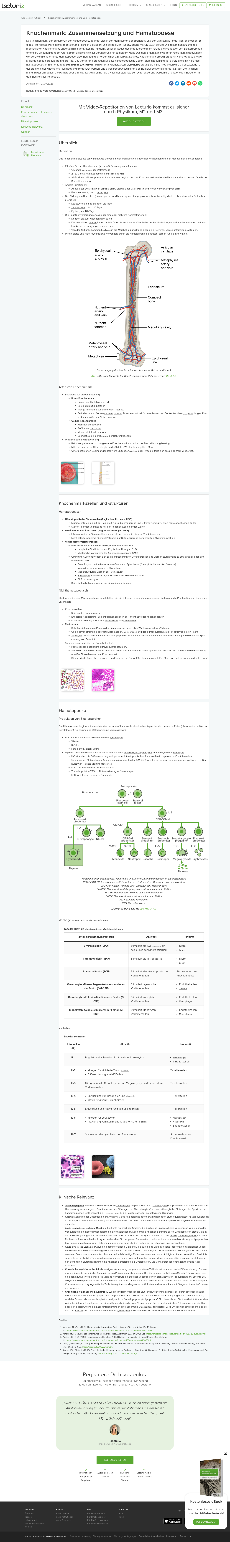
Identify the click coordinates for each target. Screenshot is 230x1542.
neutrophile (148, 997)
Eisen (112, 188)
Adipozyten (149, 45)
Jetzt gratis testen (193, 5)
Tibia (102, 417)
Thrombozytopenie (74, 1205)
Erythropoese (153, 946)
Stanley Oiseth (68, 91)
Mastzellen (131, 1096)
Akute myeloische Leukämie (79, 1247)
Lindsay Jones (84, 91)
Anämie (123, 57)
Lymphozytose (146, 1307)
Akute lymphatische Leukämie (80, 1228)
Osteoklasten (111, 620)
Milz (122, 173)
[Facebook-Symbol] (180, 1511)
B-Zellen (75, 745)
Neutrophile (158, 564)
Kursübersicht (114, 5)
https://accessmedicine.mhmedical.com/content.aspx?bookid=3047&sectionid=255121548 (109, 1330)
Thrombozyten (102, 64)
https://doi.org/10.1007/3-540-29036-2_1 (117, 1353)
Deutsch (184, 1536)
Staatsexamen (154, 5)
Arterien (93, 222)
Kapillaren (106, 230)
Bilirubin (105, 188)
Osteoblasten (129, 620)
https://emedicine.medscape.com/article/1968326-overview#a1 (176, 1333)
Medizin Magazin (92, 5)
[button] (134, 121)
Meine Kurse (216, 5)
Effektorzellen (72, 64)
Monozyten (83, 568)
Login (173, 5)
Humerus (110, 417)
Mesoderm (87, 170)
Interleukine (64, 1028)
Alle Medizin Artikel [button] (31, 18)
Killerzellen (88, 749)
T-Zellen (75, 741)
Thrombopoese (154, 959)
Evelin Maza (97, 91)
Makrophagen (137, 188)
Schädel (118, 413)
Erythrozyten (133, 64)
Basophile (170, 564)
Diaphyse (103, 436)
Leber (178, 69)
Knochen (108, 413)
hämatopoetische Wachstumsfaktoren (90, 920)
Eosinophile (146, 564)
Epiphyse (188, 413)
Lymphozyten (87, 64)
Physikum (133, 5)
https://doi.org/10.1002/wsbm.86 (97, 1347)
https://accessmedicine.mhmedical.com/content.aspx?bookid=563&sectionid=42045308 (108, 1340)
